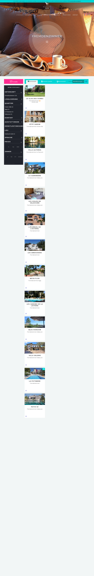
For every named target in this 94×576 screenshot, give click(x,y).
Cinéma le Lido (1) (10, 134)
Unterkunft (28, 15)
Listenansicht (32, 81)
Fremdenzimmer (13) (11, 95)
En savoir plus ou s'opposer (75, 1)
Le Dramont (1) (9, 111)
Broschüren (66, 15)
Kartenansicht (62, 81)
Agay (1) (7, 109)
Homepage (19, 15)
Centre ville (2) (9, 107)
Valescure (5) (8, 114)
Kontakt (75, 15)
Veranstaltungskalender (52, 15)
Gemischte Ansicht (47, 81)
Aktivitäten (38, 15)
